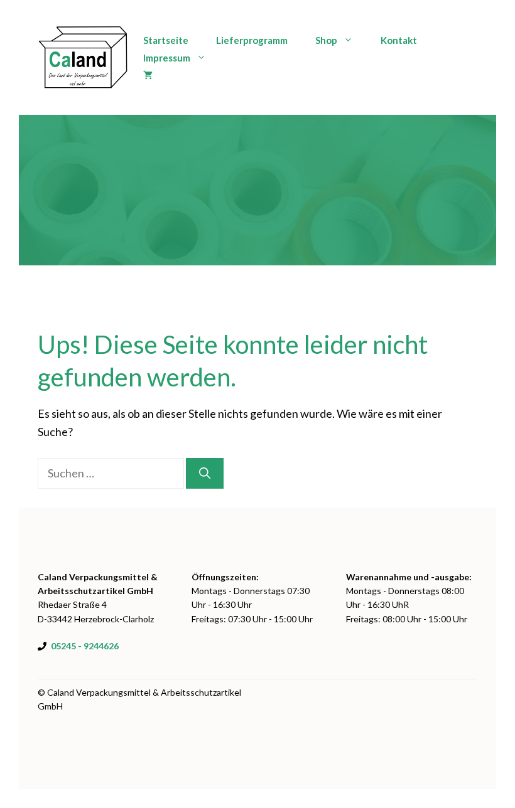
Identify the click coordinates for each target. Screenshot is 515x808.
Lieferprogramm (252, 40)
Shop (326, 40)
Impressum (166, 57)
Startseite (165, 40)
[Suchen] (205, 473)
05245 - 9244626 (85, 646)
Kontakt (399, 40)
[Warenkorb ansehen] (147, 75)
